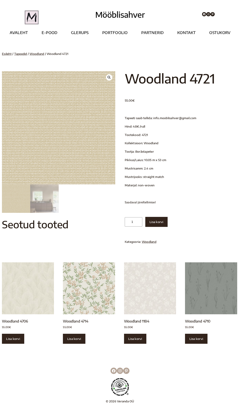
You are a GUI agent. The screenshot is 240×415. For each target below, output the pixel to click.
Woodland (37, 54)
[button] (109, 77)
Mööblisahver (120, 14)
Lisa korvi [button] (13, 339)
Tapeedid (20, 54)
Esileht (7, 54)
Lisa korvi (156, 222)
